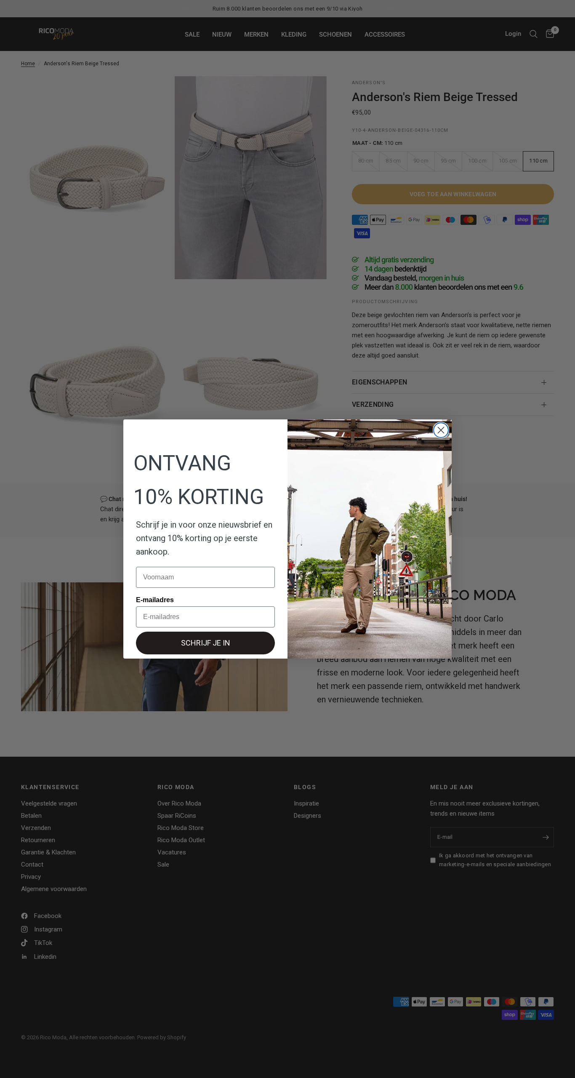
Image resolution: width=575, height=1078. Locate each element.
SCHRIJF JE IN (205, 642)
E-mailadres (155, 599)
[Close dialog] (441, 430)
